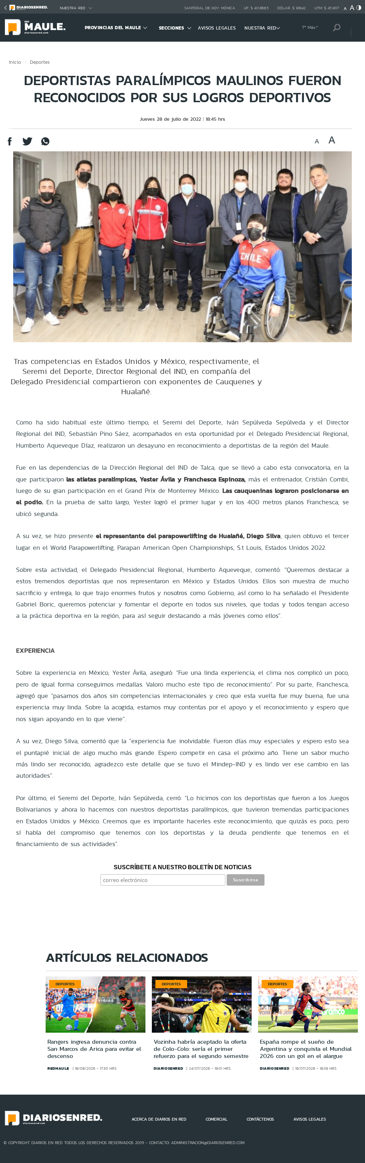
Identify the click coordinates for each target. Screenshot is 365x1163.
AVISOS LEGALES (217, 28)
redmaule (58, 1068)
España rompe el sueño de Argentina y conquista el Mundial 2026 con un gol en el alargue (306, 1048)
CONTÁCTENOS (260, 1119)
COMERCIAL (216, 1119)
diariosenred (168, 1068)
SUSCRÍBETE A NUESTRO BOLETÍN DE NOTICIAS (183, 867)
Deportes (40, 61)
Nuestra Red (72, 8)
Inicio (15, 61)
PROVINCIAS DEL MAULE (113, 27)
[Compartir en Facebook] (9, 144)
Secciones (171, 28)
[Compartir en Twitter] (27, 144)
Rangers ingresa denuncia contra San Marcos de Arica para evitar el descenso (94, 1048)
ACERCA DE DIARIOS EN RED (159, 1119)
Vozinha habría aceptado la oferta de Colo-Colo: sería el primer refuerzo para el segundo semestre (201, 1048)
